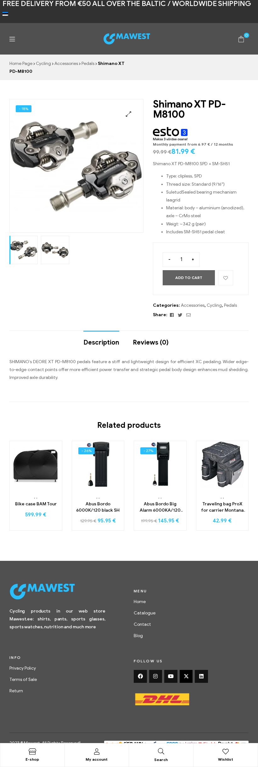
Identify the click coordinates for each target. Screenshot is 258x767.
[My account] (96, 751)
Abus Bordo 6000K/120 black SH (98, 507)
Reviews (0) (151, 342)
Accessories (66, 63)
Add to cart (188, 277)
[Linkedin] (201, 676)
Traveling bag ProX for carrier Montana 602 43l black (222, 507)
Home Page (20, 63)
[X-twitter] (186, 676)
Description (101, 342)
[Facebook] (140, 676)
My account (97, 759)
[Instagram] (155, 676)
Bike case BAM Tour (36, 504)
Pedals (87, 63)
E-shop (32, 759)
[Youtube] (170, 676)
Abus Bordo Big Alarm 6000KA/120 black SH (160, 507)
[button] (128, 114)
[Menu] (12, 39)
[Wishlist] (225, 751)
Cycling (43, 63)
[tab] (101, 339)
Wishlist (225, 759)
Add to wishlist (225, 277)
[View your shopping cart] (241, 39)
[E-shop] (32, 751)
